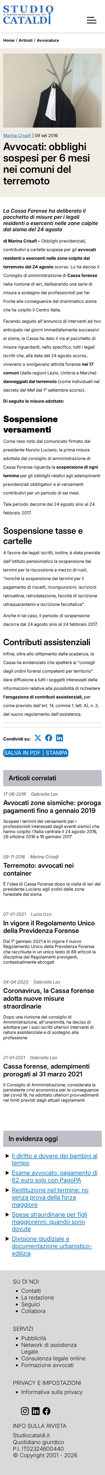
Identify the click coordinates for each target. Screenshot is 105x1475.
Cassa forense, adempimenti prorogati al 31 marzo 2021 (46, 1070)
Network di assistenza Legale (49, 1348)
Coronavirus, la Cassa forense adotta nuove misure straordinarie (48, 998)
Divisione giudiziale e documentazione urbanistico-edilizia (52, 1246)
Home (9, 40)
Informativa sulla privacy (52, 1392)
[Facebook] (48, 738)
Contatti (31, 1290)
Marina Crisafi (17, 135)
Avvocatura (48, 40)
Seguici (30, 1304)
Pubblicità (33, 1338)
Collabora (33, 1311)
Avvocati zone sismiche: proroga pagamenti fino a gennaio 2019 (52, 806)
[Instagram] (25, 1411)
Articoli (26, 40)
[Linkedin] (59, 738)
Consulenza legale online (53, 1358)
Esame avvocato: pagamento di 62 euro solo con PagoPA (54, 1176)
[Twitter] (37, 738)
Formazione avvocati (47, 1365)
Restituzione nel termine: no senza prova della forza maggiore (50, 1197)
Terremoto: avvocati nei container (38, 869)
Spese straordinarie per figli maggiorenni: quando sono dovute (49, 1221)
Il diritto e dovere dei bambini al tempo (54, 1159)
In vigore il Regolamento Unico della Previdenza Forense (49, 927)
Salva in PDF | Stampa (36, 752)
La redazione (37, 1297)
